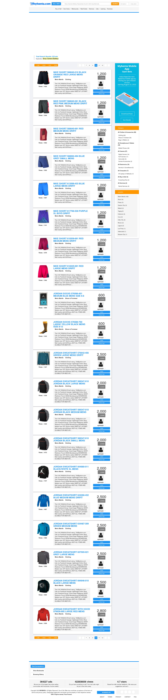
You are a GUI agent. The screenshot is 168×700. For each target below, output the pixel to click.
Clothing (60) (122, 135)
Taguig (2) (120, 211)
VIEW (101, 91)
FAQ (135, 697)
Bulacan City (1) (122, 234)
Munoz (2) (121, 223)
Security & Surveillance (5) (125, 167)
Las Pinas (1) (121, 228)
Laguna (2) (121, 226)
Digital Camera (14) (123, 154)
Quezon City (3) (122, 205)
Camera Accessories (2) (125, 161)
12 (102, 65)
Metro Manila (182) (123, 196)
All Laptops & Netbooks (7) (126, 174)
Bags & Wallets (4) (123, 140)
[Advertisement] (84, 27)
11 (99, 65)
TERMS (110, 697)
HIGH (43, 65)
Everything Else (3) (123, 180)
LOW (37, 65)
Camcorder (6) (122, 159)
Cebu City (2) (121, 220)
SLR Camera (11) (123, 157)
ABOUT (102, 697)
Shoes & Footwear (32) (124, 138)
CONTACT (127, 697)
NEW (55, 65)
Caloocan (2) (121, 214)
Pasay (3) (120, 202)
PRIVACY (118, 697)
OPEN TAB (101, 93)
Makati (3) (121, 208)
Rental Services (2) (123, 186)
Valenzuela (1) (122, 231)
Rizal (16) (120, 199)
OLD (49, 65)
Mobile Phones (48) (123, 148)
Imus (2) (120, 217)
